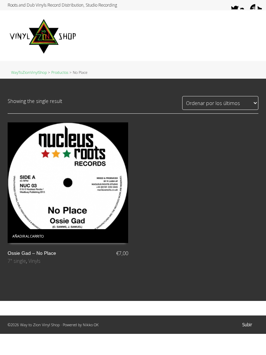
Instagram (244, 5)
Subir (247, 325)
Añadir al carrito (28, 236)
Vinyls (34, 261)
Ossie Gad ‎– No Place (32, 253)
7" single (17, 261)
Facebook (238, 5)
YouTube (251, 5)
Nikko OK (91, 324)
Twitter (231, 5)
